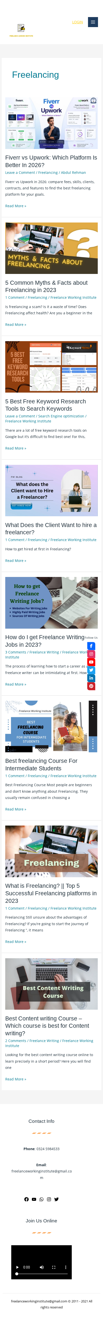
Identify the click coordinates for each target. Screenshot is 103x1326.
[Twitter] (56, 1199)
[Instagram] (49, 1199)
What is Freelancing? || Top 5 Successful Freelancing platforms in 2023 (51, 893)
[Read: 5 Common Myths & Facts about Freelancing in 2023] (51, 247)
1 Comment (14, 297)
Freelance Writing (44, 652)
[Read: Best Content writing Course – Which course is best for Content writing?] (51, 983)
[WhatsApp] (41, 1199)
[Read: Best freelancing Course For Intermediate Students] (51, 725)
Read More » (15, 205)
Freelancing (48, 172)
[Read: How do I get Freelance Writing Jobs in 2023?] (51, 602)
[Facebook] (26, 1199)
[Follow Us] (91, 646)
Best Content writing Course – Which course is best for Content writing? (47, 1026)
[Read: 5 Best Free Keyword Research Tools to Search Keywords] (51, 366)
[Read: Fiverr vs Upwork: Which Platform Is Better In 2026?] (51, 122)
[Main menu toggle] (93, 22)
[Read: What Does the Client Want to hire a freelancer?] (51, 490)
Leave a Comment (20, 172)
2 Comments (15, 1040)
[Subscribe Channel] (91, 662)
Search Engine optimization (61, 416)
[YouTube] (34, 1199)
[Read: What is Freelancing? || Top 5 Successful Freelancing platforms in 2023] (51, 851)
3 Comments (15, 652)
